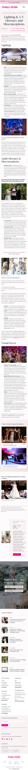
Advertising (15, 750)
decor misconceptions (14, 508)
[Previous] (3, 456)
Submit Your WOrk (14, 590)
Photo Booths (5, 444)
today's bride (9, 510)
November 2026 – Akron (20, 693)
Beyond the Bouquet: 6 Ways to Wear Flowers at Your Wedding (18, 621)
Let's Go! (17, 554)
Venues (3, 680)
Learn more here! (16, 2)
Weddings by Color (5, 698)
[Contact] (23, 444)
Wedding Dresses (5, 685)
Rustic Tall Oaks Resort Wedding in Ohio (16, 650)
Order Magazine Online (6, 710)
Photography (10, 444)
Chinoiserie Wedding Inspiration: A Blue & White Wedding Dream (17, 631)
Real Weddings (12, 637)
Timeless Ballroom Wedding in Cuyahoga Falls (18, 660)
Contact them (11, 415)
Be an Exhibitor (18, 696)
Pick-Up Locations (5, 708)
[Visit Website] (22, 444)
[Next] (25, 456)
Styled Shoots (12, 627)
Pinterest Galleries (18, 685)
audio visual (7, 508)
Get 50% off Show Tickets (20, 694)
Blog (16, 680)
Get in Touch (5, 750)
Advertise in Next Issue (6, 711)
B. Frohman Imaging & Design (17, 28)
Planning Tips (4, 693)
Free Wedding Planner (6, 695)
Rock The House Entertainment (17, 30)
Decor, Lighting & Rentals (10, 12)
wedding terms (4, 511)
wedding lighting (15, 510)
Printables (4, 697)
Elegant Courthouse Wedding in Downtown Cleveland (16, 641)
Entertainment (21, 12)
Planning (11, 667)
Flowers (11, 617)
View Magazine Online (6, 706)
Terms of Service (23, 727)
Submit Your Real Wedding (14, 586)
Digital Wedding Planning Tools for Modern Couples (17, 670)
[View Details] (24, 444)
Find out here (16, 254)
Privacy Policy (18, 727)
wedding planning (22, 510)
